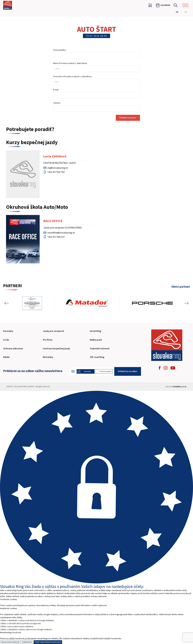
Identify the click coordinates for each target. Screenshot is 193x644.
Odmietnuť (27, 642)
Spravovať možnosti (10, 642)
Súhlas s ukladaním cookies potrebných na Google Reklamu (27, 620)
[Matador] (87, 303)
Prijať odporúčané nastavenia (48, 642)
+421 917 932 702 (56, 172)
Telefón (56, 103)
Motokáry (48, 357)
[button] (6, 303)
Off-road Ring (97, 357)
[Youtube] (173, 368)
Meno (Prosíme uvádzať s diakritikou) (70, 63)
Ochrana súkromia (13, 348)
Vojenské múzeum (100, 348)
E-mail (56, 89)
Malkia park (96, 339)
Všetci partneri (180, 287)
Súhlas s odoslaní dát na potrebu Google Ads (20, 623)
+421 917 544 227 (56, 236)
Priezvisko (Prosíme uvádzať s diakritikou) (72, 76)
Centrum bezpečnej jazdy (56, 348)
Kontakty (8, 331)
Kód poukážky (59, 50)
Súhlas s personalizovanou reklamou (16, 626)
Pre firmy (47, 339)
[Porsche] (152, 303)
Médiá (6, 357)
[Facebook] (160, 368)
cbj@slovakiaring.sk (57, 167)
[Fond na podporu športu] (32, 303)
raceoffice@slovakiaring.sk (61, 232)
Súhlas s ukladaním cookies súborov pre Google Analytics (26, 629)
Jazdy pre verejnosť (53, 331)
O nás (6, 339)
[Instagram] (166, 368)
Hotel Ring (95, 331)
